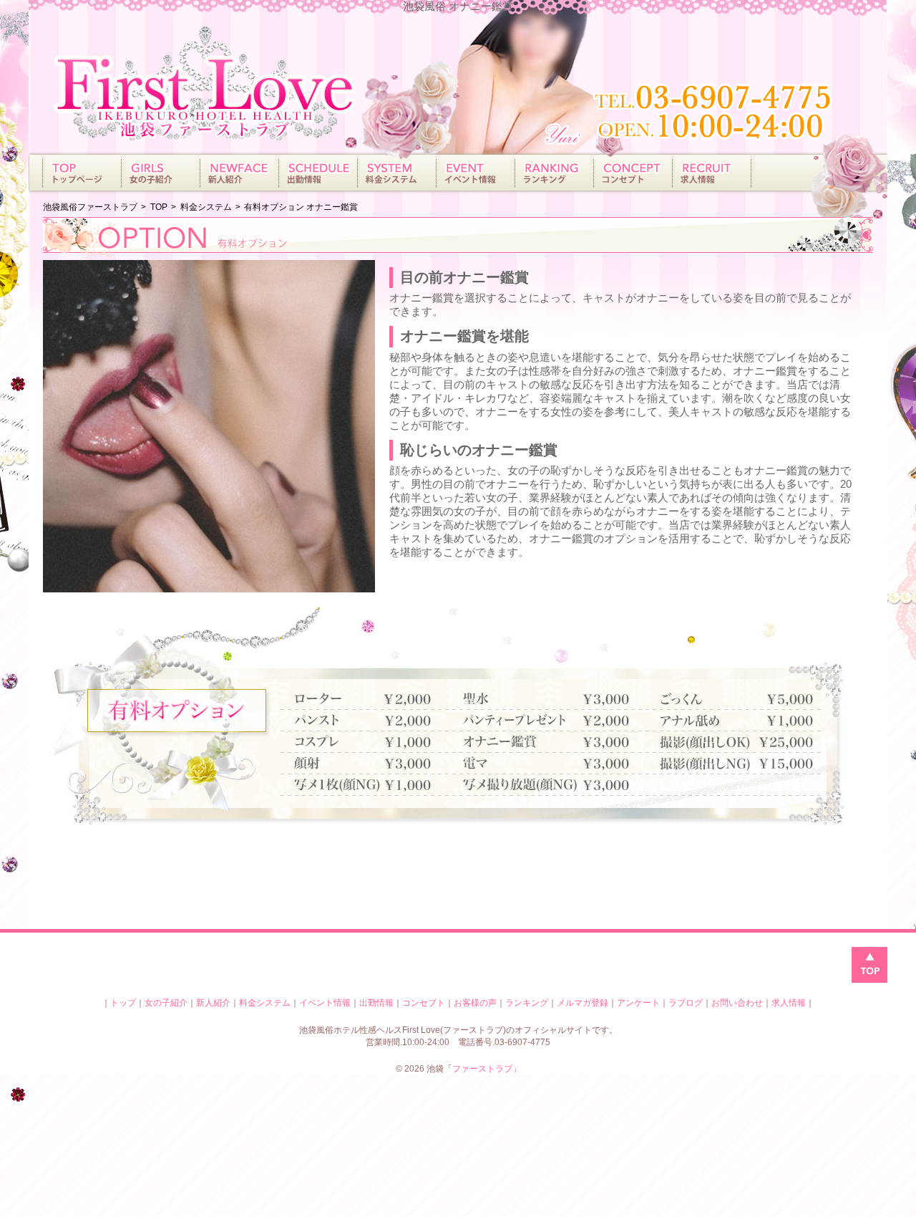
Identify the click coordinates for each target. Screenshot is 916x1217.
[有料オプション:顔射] (375, 764)
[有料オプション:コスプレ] (375, 742)
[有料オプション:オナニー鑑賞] (554, 742)
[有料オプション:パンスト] (375, 721)
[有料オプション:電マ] (554, 764)
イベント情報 (325, 1003)
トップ (123, 1003)
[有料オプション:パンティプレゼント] (554, 721)
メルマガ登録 (582, 1003)
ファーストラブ (482, 1069)
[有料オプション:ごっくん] (733, 699)
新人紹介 (213, 1003)
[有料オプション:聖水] (554, 699)
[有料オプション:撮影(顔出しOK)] (733, 742)
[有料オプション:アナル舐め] (733, 721)
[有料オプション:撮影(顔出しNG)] (733, 764)
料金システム (265, 1003)
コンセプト (423, 1003)
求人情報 (788, 1003)
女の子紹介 (166, 1003)
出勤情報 (376, 1003)
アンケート (638, 1003)
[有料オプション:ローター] (375, 699)
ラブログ (685, 1003)
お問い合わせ (737, 1003)
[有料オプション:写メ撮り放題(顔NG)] (554, 785)
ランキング (526, 1003)
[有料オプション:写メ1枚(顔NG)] (375, 785)
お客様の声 (475, 1003)
